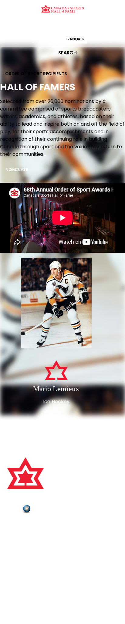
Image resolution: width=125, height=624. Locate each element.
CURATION (14, 25)
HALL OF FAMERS (106, 25)
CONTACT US (21, 534)
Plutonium (44, 509)
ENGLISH (49, 39)
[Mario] (56, 303)
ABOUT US (18, 525)
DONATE (16, 559)
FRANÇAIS (75, 39)
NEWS (14, 550)
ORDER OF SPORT (70, 25)
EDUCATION (39, 25)
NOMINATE (16, 170)
